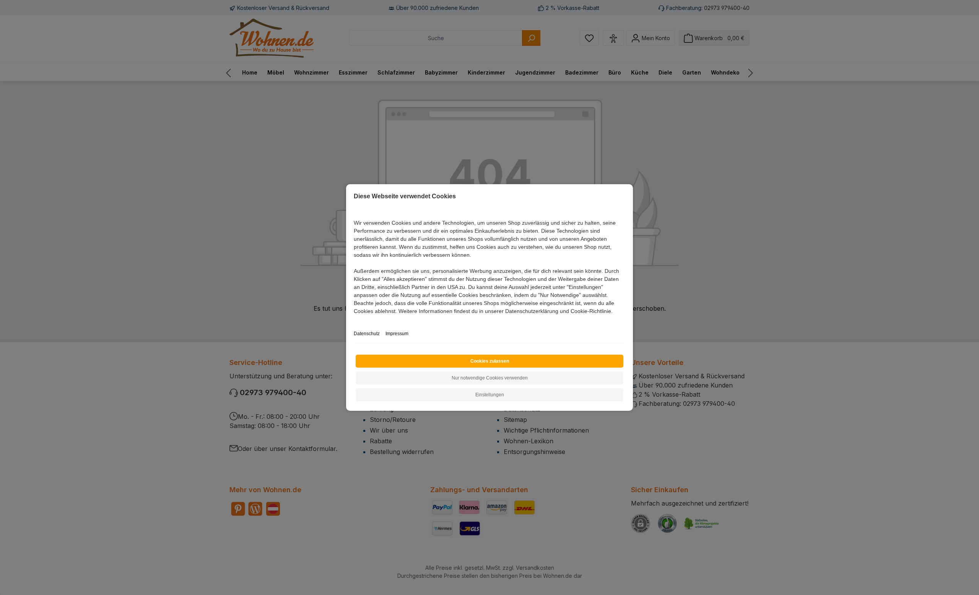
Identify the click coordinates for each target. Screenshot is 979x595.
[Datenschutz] (354, 320)
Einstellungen (489, 394)
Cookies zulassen (489, 361)
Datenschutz (367, 333)
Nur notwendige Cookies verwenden (490, 378)
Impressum (396, 333)
